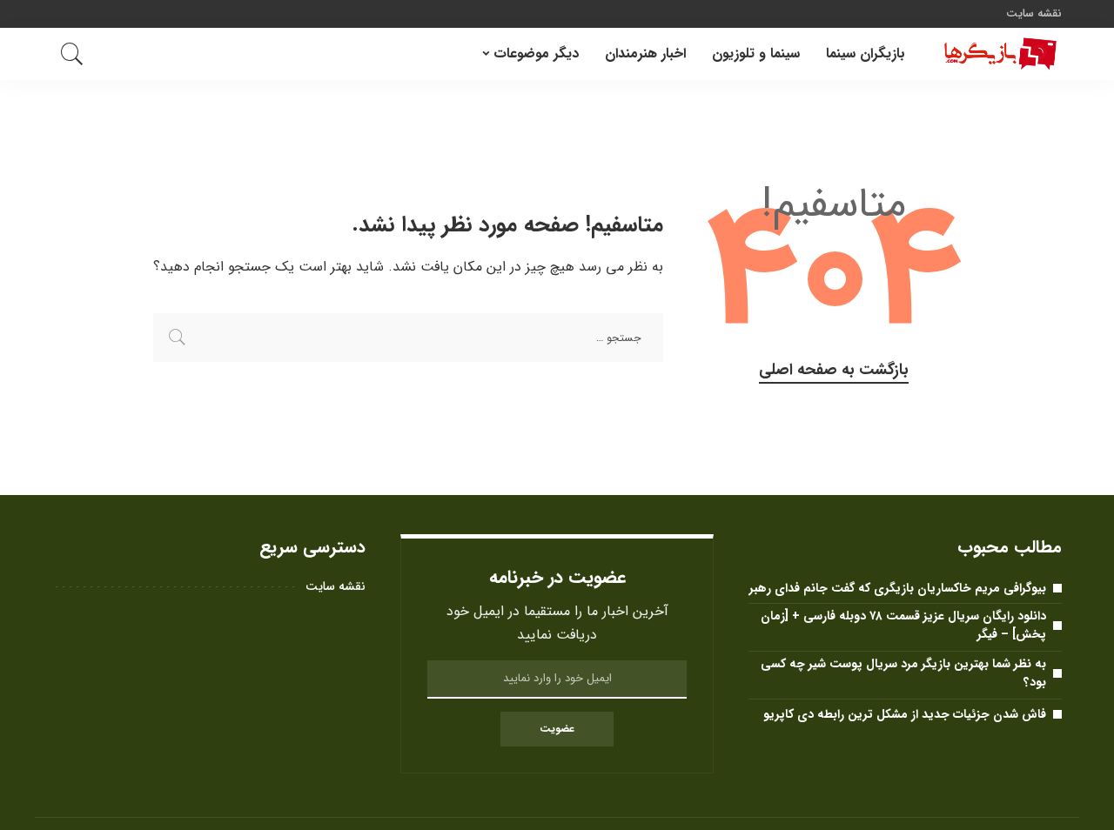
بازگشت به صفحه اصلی (834, 370)
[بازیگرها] (996, 54)
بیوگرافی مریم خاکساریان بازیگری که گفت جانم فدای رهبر (897, 588)
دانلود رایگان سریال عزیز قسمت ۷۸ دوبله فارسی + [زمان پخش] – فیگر (903, 625)
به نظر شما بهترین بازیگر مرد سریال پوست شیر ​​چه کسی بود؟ (903, 673)
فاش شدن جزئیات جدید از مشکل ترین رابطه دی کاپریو (904, 714)
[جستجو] (72, 54)
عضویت (557, 728)
